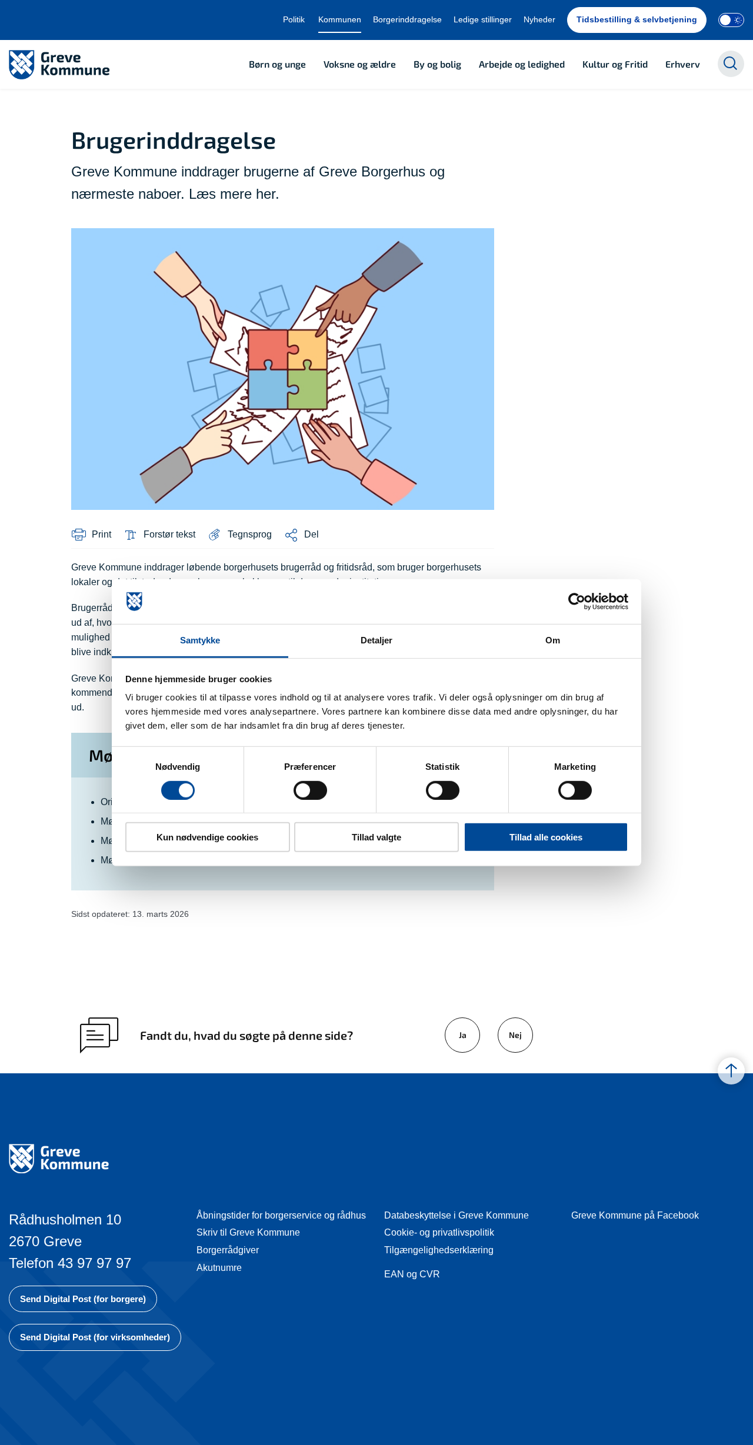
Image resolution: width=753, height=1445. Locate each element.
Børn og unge (277, 63)
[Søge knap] (731, 64)
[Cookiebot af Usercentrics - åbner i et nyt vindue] (576, 601)
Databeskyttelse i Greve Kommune (456, 1215)
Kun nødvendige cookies (207, 837)
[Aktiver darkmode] (731, 20)
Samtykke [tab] (200, 640)
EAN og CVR (412, 1274)
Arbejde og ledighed (522, 63)
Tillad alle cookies (545, 837)
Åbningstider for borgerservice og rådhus (281, 1215)
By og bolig (437, 63)
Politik (294, 19)
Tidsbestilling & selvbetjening (637, 19)
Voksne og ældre (360, 63)
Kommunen (339, 19)
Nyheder (539, 19)
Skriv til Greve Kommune (248, 1232)
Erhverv (682, 63)
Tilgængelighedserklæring (439, 1250)
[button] (239, 535)
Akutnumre (219, 1268)
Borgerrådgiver (227, 1250)
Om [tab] (552, 640)
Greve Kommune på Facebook (635, 1215)
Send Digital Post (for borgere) (83, 1299)
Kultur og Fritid (615, 63)
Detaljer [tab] (377, 640)
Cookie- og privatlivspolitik (439, 1232)
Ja (463, 1035)
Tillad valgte (376, 837)
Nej (515, 1035)
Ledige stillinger (483, 19)
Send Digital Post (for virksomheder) (95, 1337)
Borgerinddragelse (407, 19)
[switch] (310, 789)
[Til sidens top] (731, 1071)
